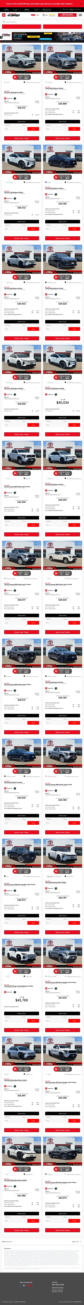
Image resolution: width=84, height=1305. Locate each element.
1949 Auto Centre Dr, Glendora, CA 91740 (72, 9)
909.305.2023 (47, 9)
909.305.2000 (6, 9)
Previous (1, 37)
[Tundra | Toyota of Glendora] (42, 37)
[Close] (81, 4)
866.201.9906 (27, 9)
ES (38, 15)
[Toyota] (3, 15)
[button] (39, 58)
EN (34, 15)
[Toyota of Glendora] (13, 15)
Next (83, 37)
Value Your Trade (22, 138)
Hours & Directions (67, 15)
